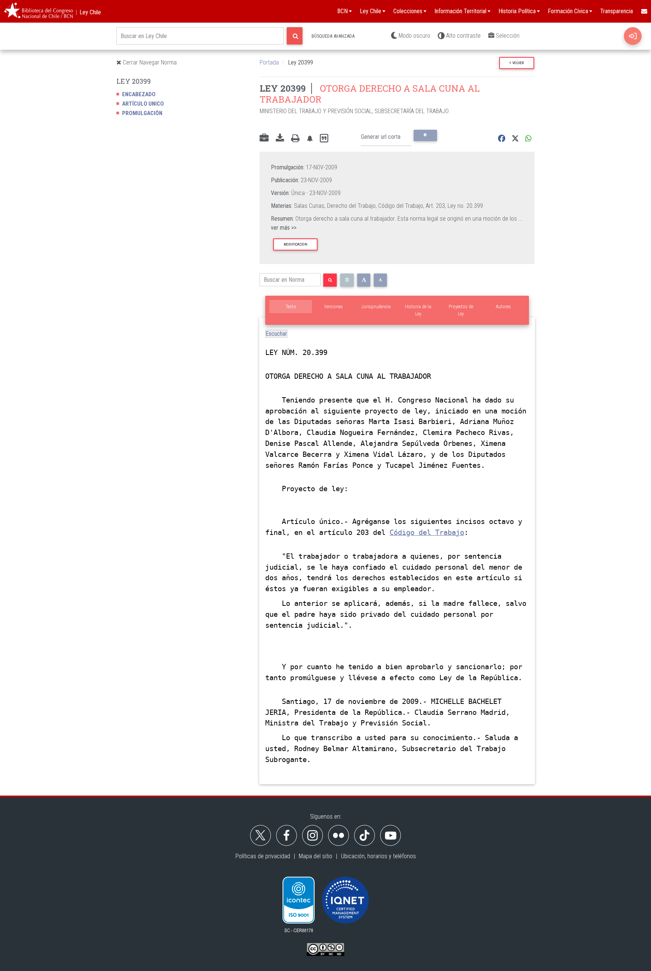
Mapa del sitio (315, 856)
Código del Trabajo (427, 532)
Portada (269, 62)
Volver (517, 63)
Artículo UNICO (143, 103)
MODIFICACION (295, 244)
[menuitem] (644, 11)
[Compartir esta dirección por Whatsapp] (528, 138)
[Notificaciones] (310, 138)
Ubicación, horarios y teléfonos (378, 856)
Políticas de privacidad (262, 856)
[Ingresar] (633, 36)
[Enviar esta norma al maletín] (264, 138)
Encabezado (139, 94)
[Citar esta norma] (324, 139)
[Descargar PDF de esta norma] (280, 138)
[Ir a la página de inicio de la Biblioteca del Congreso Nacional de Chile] (38, 11)
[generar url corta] (425, 135)
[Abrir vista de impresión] (295, 138)
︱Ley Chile (87, 12)
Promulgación (142, 113)
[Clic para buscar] (295, 36)
